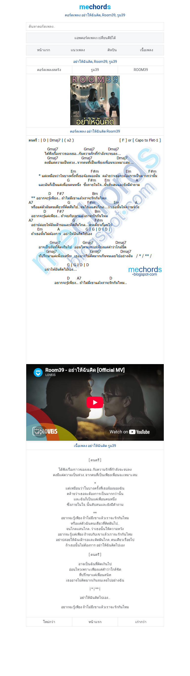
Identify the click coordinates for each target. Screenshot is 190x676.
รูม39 (95, 70)
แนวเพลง (78, 50)
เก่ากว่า (140, 622)
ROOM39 (141, 70)
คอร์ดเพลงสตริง (49, 70)
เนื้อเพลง (146, 50)
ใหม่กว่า (49, 622)
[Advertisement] (95, 325)
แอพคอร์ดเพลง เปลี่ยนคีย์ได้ (95, 38)
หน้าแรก (43, 50)
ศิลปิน (112, 50)
